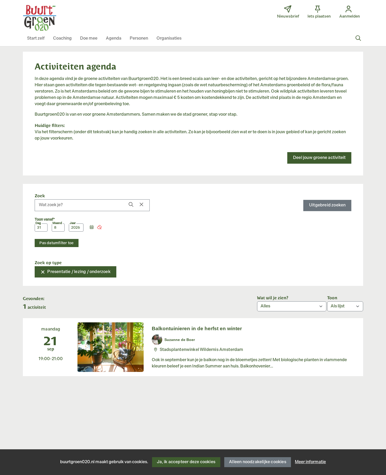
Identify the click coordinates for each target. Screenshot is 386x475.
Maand (57, 223)
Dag (38, 223)
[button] (36, 38)
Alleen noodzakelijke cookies (257, 462)
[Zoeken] (358, 39)
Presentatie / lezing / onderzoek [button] (78, 271)
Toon (332, 297)
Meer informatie (310, 462)
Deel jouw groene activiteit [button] (319, 157)
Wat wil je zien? (272, 297)
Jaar (73, 223)
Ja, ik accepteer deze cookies (186, 462)
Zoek (40, 195)
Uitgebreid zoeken (327, 205)
